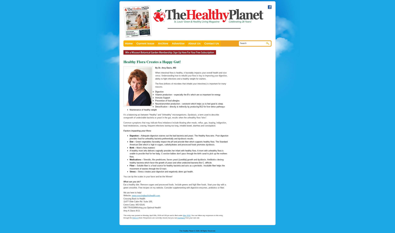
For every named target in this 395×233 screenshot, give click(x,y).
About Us (194, 43)
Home (129, 43)
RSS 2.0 (135, 218)
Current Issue (145, 43)
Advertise (178, 43)
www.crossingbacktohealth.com (146, 195)
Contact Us (211, 43)
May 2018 (186, 215)
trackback (181, 218)
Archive (163, 43)
